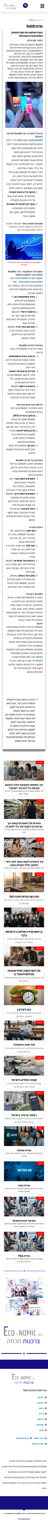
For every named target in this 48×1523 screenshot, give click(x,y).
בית (43, 20)
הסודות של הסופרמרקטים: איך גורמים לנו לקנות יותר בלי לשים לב (24, 824)
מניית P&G (24, 1256)
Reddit (39, 140)
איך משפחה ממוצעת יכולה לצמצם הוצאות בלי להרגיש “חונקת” (24, 786)
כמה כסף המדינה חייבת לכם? (24, 896)
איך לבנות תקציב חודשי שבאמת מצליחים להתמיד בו (24, 972)
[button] (42, 6)
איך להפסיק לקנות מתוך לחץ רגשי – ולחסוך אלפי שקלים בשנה (24, 863)
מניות (39, 20)
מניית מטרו (24, 1185)
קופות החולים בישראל (24, 1080)
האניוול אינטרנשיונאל (24, 1220)
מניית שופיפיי (24, 1150)
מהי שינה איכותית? (24, 1045)
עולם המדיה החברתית (30, 281)
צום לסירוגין (24, 1009)
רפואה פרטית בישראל (24, 1115)
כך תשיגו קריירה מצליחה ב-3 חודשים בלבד (24, 933)
